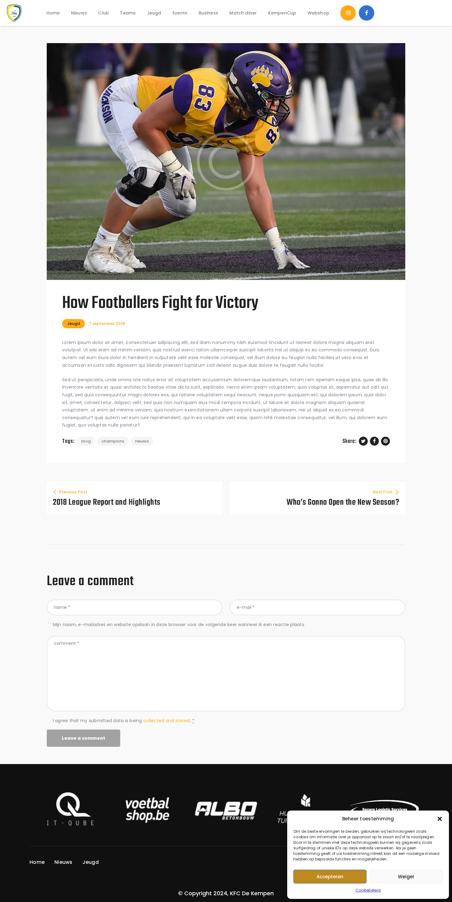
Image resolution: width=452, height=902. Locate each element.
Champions (112, 441)
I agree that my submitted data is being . (123, 721)
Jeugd (73, 323)
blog (86, 441)
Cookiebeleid (368, 890)
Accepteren (329, 876)
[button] (440, 819)
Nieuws (142, 441)
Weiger (406, 876)
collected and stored (166, 721)
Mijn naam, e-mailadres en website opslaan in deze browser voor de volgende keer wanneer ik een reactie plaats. (179, 624)
